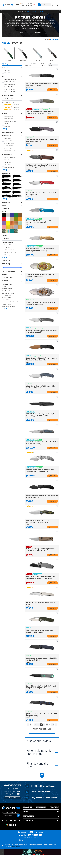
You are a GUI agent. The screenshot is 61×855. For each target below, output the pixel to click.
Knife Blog (30, 4)
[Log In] (53, 5)
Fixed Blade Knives (7, 291)
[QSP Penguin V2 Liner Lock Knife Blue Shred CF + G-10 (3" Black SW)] (42, 703)
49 (44, 724)
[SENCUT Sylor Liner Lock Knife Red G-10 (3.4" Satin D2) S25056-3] (42, 182)
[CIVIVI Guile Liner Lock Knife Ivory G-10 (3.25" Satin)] (42, 594)
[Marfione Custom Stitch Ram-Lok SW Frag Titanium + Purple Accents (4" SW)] (42, 459)
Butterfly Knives (6, 297)
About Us (27, 807)
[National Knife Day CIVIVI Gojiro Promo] (32, 852)
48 (41, 724)
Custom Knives (6, 295)
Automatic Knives (7, 289)
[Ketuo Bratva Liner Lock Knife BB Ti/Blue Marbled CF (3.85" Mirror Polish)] (42, 431)
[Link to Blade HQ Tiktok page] (19, 820)
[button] (57, 5)
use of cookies (16, 846)
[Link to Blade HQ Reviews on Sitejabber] (22, 832)
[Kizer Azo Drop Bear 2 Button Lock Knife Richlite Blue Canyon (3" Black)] (42, 647)
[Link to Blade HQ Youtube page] (11, 820)
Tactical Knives (6, 304)
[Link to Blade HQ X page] (7, 820)
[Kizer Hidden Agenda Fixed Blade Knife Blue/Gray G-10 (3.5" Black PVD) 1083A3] (42, 675)
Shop (17, 5)
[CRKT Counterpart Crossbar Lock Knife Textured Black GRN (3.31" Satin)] (42, 75)
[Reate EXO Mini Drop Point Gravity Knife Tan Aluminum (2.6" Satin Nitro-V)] (42, 538)
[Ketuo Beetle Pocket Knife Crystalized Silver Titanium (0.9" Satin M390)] (42, 291)
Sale (34, 5)
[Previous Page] (28, 724)
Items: (42, 63)
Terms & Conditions (28, 837)
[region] (30, 11)
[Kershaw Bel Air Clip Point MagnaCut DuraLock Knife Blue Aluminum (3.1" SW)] (42, 210)
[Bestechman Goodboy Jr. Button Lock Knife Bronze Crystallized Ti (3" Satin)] (42, 238)
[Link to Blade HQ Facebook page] (2, 820)
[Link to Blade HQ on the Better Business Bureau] (30, 832)
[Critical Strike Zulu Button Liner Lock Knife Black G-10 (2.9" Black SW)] (42, 487)
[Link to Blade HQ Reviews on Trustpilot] (39, 832)
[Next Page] (56, 724)
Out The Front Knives (8, 293)
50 (47, 724)
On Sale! (29, 109)
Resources (41, 807)
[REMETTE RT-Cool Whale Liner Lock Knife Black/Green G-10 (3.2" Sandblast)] (42, 512)
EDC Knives (5, 300)
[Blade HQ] (8, 5)
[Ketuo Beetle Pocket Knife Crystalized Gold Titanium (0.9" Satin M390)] (42, 266)
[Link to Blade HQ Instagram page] (15, 820)
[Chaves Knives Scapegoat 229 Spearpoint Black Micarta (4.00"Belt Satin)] (42, 319)
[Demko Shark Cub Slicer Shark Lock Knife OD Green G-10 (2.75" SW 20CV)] (42, 619)
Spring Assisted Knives (8, 306)
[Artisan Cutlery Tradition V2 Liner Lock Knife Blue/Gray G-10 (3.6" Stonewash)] (42, 375)
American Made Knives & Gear (11, 302)
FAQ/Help (54, 807)
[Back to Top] (41, 775)
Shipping (37, 109)
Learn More (12, 798)
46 (35, 724)
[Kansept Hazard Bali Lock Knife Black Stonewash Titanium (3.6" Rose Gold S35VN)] (42, 347)
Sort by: (49, 63)
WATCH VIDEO (24, 32)
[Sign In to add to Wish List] (57, 69)
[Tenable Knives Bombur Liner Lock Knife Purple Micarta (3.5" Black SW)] (42, 128)
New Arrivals (23, 4)
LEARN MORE (37, 32)
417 (53, 724)
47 (38, 724)
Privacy (35, 837)
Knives (47, 39)
